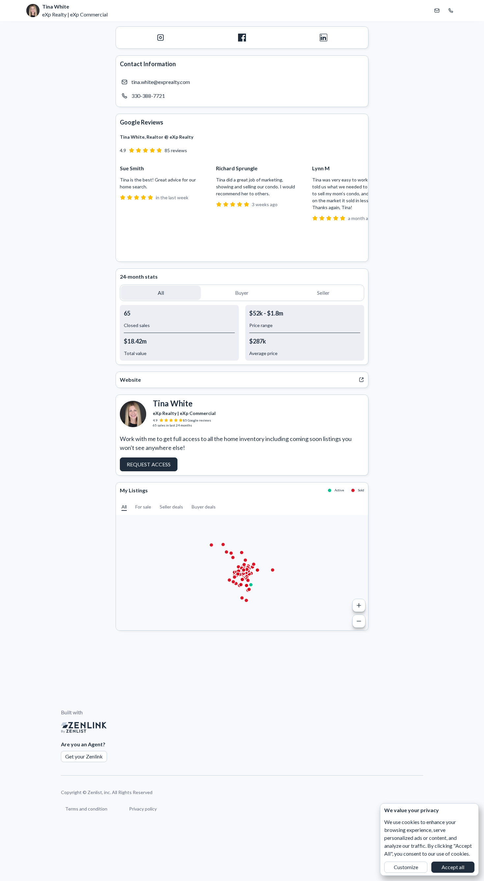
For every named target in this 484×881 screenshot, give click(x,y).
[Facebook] (241, 37)
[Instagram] (160, 37)
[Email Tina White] (437, 10)
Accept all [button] (453, 867)
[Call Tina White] (451, 10)
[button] (161, 293)
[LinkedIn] (323, 37)
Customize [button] (406, 867)
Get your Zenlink (84, 756)
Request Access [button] (149, 464)
